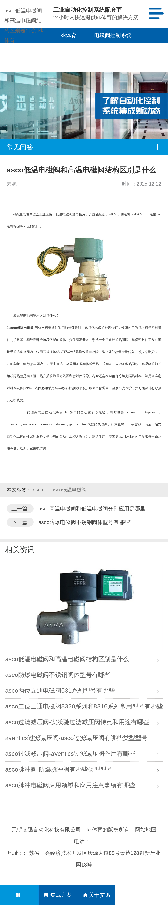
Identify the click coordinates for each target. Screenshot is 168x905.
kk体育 (68, 35)
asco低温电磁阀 (69, 489)
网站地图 (145, 830)
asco (38, 489)
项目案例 (107, 50)
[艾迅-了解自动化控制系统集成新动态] (84, 91)
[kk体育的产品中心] (19, 895)
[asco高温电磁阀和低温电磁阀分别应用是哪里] (84, 607)
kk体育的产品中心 (68, 57)
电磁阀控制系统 (113, 35)
